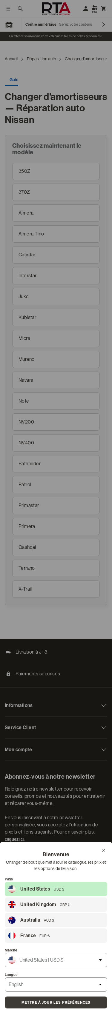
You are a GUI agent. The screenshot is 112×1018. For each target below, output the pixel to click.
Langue (11, 975)
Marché (11, 950)
